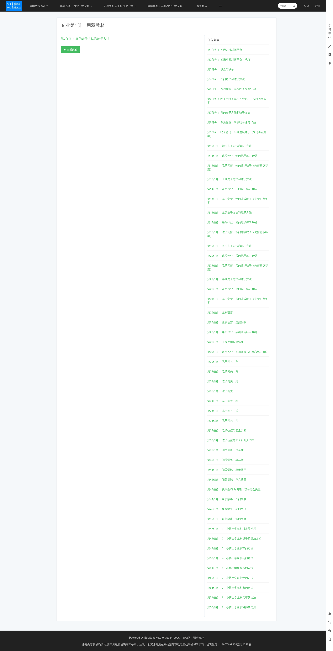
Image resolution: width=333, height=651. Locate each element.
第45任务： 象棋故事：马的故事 (226, 509)
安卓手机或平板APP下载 (119, 6)
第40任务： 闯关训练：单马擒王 (226, 460)
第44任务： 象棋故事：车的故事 (226, 499)
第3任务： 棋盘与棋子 (220, 69)
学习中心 (329, 31)
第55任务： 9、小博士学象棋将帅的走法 (231, 607)
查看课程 (71, 49)
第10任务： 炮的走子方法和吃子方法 (229, 146)
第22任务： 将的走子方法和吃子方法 (229, 279)
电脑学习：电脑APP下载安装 (165, 6)
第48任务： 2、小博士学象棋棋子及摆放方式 (234, 538)
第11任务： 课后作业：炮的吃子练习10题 (232, 155)
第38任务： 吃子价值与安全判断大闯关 (230, 440)
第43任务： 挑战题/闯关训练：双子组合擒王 (234, 489)
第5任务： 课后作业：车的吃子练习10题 (231, 89)
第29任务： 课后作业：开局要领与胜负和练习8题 (237, 352)
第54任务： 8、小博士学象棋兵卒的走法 (231, 597)
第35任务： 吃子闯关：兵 (222, 410)
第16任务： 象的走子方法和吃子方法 (229, 212)
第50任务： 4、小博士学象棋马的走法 (230, 558)
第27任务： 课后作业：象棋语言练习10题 (232, 332)
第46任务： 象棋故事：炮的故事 (226, 519)
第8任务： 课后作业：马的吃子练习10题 (231, 122)
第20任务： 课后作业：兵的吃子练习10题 (232, 255)
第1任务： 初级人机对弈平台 (224, 49)
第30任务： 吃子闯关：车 (222, 361)
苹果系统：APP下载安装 (75, 6)
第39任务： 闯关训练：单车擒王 (226, 450)
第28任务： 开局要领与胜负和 (225, 342)
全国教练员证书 (38, 6)
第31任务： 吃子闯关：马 (222, 371)
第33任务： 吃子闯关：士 (222, 391)
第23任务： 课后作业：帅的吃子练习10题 (232, 289)
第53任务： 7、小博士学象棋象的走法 (230, 587)
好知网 (186, 637)
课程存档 (198, 637)
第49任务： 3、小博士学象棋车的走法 (230, 548)
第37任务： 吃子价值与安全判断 (226, 430)
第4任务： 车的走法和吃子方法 (226, 79)
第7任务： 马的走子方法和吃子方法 (228, 112)
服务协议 (202, 6)
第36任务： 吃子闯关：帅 (222, 420)
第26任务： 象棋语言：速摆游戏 (226, 322)
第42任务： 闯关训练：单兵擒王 (226, 479)
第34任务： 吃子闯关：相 (222, 401)
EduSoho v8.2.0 (154, 637)
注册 (317, 6)
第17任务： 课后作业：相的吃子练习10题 (232, 222)
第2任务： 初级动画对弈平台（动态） (230, 59)
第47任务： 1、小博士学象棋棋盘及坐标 (231, 528)
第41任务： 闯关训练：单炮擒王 (226, 469)
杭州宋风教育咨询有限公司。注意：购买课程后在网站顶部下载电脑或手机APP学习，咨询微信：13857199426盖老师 (175, 644)
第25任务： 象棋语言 (220, 312)
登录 (306, 6)
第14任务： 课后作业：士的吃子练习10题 (232, 189)
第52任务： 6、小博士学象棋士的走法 (230, 578)
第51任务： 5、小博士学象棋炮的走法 (230, 568)
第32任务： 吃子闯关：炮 (222, 381)
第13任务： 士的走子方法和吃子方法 (229, 179)
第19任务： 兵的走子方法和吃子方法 (229, 246)
